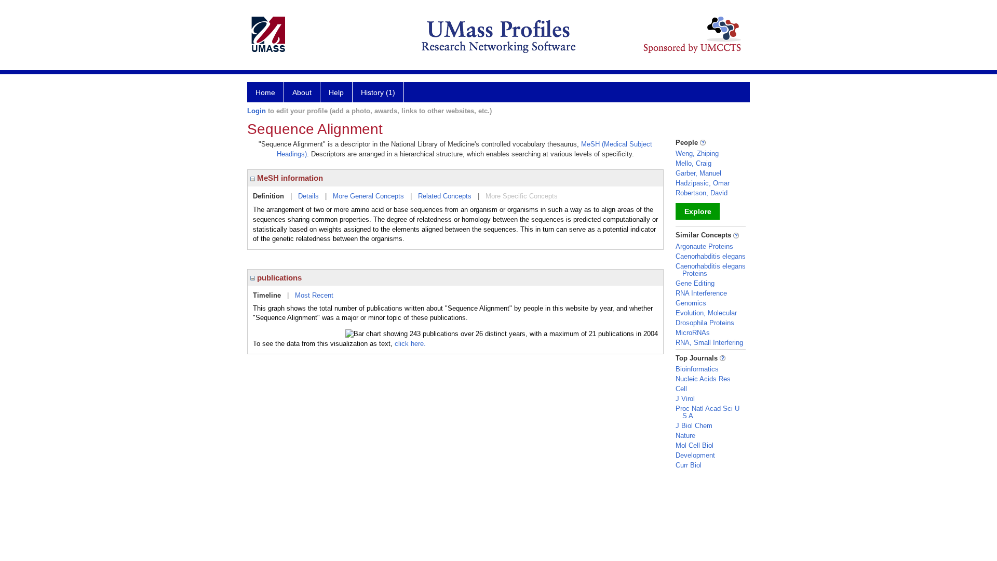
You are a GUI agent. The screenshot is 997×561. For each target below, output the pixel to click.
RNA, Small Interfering (709, 342)
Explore (697, 211)
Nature (685, 435)
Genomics (691, 303)
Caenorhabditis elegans (711, 256)
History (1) (378, 92)
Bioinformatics (697, 369)
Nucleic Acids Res (703, 379)
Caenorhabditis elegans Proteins (711, 269)
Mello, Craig (693, 163)
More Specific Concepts (522, 196)
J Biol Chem (694, 426)
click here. (410, 344)
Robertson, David (701, 193)
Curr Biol (689, 465)
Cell (681, 389)
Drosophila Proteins (705, 323)
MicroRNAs (693, 333)
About (302, 92)
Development (695, 455)
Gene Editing (695, 283)
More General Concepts (368, 196)
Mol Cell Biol (694, 445)
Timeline (267, 295)
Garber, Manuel (698, 173)
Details (308, 196)
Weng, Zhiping (697, 153)
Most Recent (314, 295)
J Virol (685, 399)
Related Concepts (444, 196)
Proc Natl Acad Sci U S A (707, 412)
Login (256, 111)
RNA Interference (701, 293)
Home (265, 92)
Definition (268, 196)
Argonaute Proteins (704, 246)
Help (336, 92)
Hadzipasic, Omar (703, 183)
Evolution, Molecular (706, 313)
